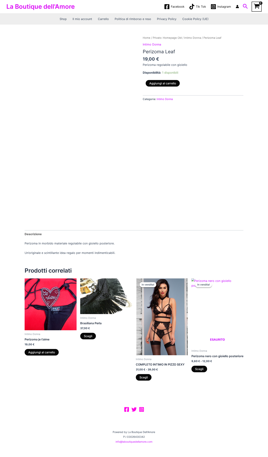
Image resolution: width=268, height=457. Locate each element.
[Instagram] (141, 409)
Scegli (88, 336)
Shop (63, 19)
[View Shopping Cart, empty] (257, 7)
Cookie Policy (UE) (195, 19)
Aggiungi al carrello (162, 83)
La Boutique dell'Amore (40, 6)
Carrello (103, 19)
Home (146, 37)
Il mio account (82, 19)
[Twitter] (134, 409)
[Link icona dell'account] (237, 6)
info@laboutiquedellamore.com (134, 441)
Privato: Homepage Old (167, 37)
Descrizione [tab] (33, 234)
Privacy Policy (166, 19)
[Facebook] (126, 409)
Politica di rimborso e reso (133, 19)
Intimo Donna (192, 37)
